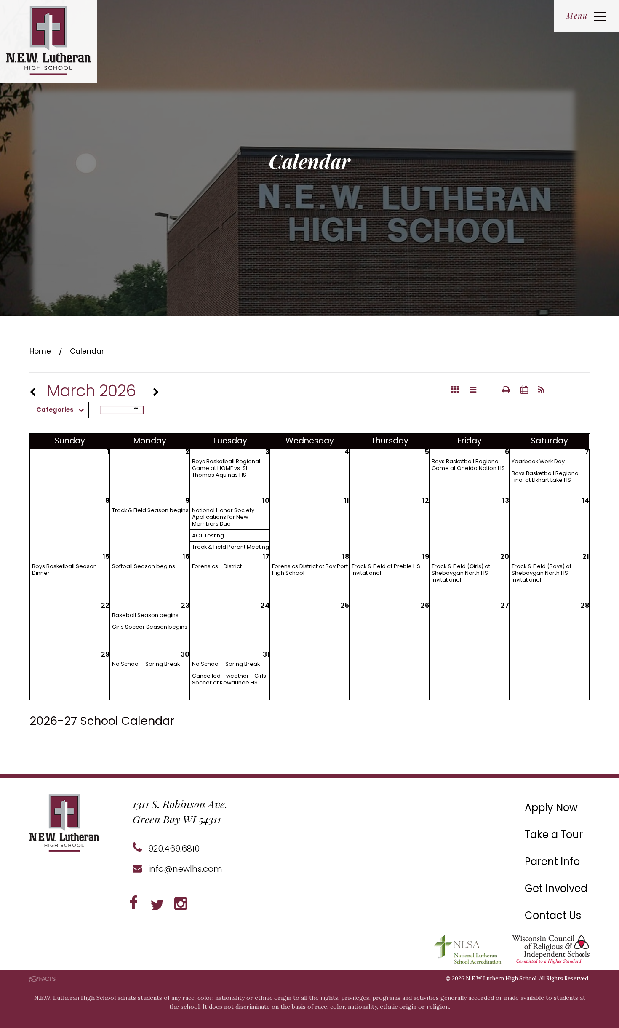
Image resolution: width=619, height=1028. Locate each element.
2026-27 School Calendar (101, 721)
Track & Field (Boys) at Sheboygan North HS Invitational (541, 573)
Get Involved (556, 888)
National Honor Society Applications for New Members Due (223, 517)
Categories (55, 410)
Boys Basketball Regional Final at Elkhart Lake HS (546, 476)
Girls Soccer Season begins (149, 626)
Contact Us (553, 915)
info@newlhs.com (184, 869)
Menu (576, 16)
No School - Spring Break (146, 664)
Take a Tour (554, 834)
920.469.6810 (173, 848)
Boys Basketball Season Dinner (64, 570)
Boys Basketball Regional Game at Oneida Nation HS (468, 465)
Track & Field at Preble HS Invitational (386, 570)
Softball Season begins (143, 566)
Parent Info (552, 861)
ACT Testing (208, 535)
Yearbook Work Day (538, 461)
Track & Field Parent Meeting (230, 546)
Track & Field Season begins (150, 510)
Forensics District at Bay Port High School (310, 570)
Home (40, 351)
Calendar (87, 351)
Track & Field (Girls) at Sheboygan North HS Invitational (461, 573)
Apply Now (551, 807)
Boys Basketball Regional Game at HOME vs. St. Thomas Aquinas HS (226, 468)
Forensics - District (217, 566)
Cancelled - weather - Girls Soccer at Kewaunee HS (229, 679)
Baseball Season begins (145, 615)
